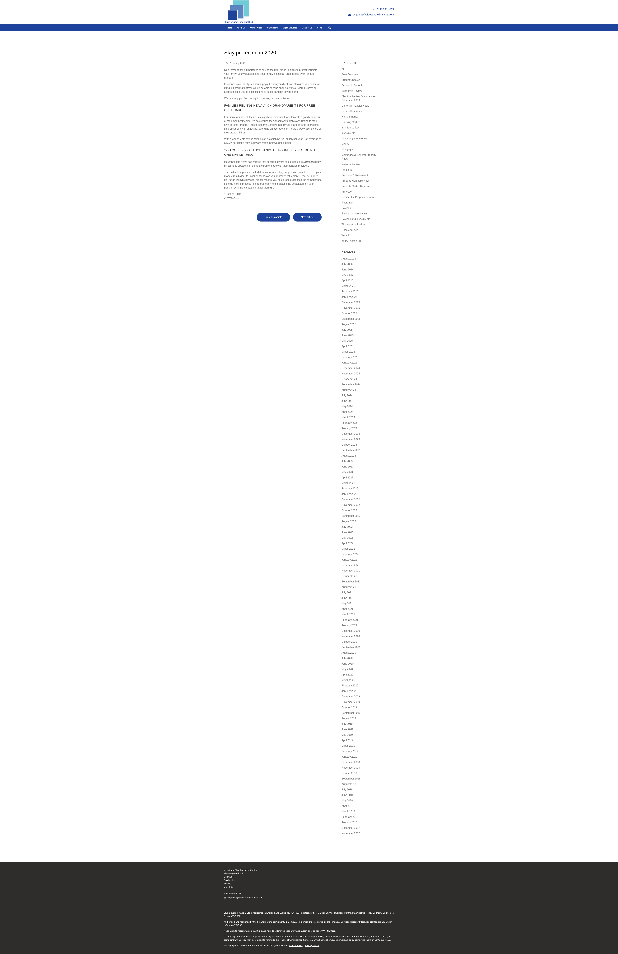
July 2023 (347, 461)
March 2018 (348, 811)
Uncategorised (350, 230)
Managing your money (354, 138)
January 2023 (349, 494)
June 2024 (348, 401)
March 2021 (348, 614)
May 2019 (347, 734)
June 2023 (348, 466)
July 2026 (347, 264)
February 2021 (350, 620)
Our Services (256, 28)
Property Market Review (355, 180)
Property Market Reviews (356, 186)
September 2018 (351, 778)
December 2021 (351, 565)
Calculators (272, 28)
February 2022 (350, 554)
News (319, 28)
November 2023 (351, 439)
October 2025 (349, 313)
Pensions (347, 169)
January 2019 (349, 756)
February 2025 (350, 357)
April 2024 (347, 412)
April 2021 (347, 609)
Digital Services (290, 28)
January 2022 (349, 559)
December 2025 (351, 302)
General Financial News (355, 105)
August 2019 (349, 718)
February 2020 (350, 685)
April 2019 (347, 740)
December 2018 (351, 762)
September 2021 (351, 581)
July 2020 (347, 658)
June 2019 (348, 729)
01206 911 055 (234, 893)
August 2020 (349, 652)
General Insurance (352, 111)
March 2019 (348, 745)
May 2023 (347, 472)
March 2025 (348, 351)
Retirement (348, 202)
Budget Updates (351, 80)
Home (229, 28)
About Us (241, 28)
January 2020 (349, 691)
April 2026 (347, 280)
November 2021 (351, 570)
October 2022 (349, 510)
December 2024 (351, 368)
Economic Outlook (352, 85)
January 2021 (349, 625)
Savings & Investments (355, 213)
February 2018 (350, 817)
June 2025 (348, 335)
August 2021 (349, 587)
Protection (347, 191)
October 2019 (349, 707)
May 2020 (347, 669)
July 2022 (347, 526)
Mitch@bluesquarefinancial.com (291, 931)
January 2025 (349, 362)
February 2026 (350, 291)
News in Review (351, 164)
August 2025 (349, 324)
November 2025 (351, 308)
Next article (307, 217)
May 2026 (347, 275)
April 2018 (347, 806)
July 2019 (347, 724)
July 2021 (347, 592)
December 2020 (351, 630)
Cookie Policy (296, 945)
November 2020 (351, 636)
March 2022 (348, 548)
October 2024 (349, 379)
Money (345, 144)
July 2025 (347, 329)
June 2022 (348, 532)
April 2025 (347, 346)
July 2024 (347, 395)
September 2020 (351, 647)
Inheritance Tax (350, 127)
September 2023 (351, 450)
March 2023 (348, 483)
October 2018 (349, 773)
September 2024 (351, 384)
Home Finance (350, 116)
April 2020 (347, 674)
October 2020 (349, 641)
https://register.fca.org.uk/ (372, 922)
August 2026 (349, 258)
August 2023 (349, 455)
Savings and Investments (356, 219)
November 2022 (351, 505)
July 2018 (347, 789)
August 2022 (349, 521)
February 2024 (350, 422)
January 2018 (349, 822)
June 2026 (348, 269)
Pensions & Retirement (355, 175)
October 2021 (349, 576)
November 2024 (351, 373)
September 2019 (351, 713)
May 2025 (347, 340)
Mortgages (348, 149)
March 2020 (348, 680)
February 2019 (350, 751)
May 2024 (347, 406)
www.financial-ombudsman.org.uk (331, 940)
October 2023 (349, 444)
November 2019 (351, 702)
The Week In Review (353, 224)
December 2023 (351, 433)
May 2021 (347, 603)
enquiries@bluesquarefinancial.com (245, 897)
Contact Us (307, 28)
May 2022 (347, 537)
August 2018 (349, 784)
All (343, 69)
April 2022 (347, 543)
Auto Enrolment (350, 74)
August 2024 (349, 390)
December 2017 (351, 827)
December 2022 (351, 499)
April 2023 (347, 477)
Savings (346, 208)
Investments (348, 133)
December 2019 (351, 696)
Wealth (346, 235)
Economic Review (352, 91)
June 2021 (348, 598)
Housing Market (351, 122)
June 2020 (348, 663)
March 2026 (348, 286)
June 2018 (348, 795)
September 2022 (351, 516)
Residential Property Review (358, 197)
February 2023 (350, 488)
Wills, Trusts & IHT (352, 241)
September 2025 (351, 318)
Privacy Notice (312, 945)
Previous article (273, 217)
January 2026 (349, 297)
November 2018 (351, 767)
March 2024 (348, 417)
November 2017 (351, 833)
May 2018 (347, 800)
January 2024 (349, 428)
